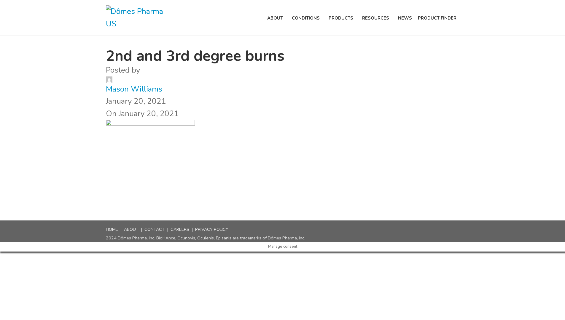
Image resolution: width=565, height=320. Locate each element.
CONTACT (154, 229)
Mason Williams (134, 89)
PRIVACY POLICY (211, 229)
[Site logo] (138, 17)
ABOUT (131, 229)
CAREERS (180, 229)
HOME (112, 229)
